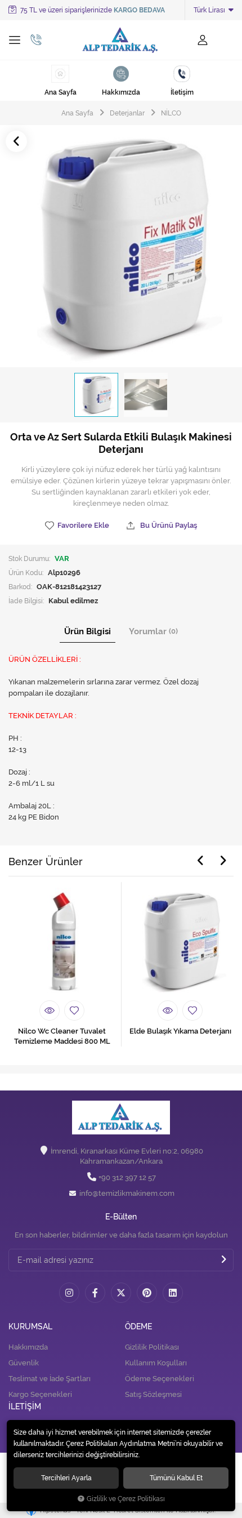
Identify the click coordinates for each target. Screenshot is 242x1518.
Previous (200, 860)
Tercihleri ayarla (66, 1478)
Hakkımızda (28, 1347)
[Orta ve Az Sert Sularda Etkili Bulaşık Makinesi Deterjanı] (121, 246)
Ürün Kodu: (25, 572)
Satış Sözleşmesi (153, 1394)
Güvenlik (23, 1363)
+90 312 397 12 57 (127, 1177)
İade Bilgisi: (26, 600)
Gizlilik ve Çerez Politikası (126, 1499)
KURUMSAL (30, 1327)
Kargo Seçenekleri (40, 1394)
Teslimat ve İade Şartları (49, 1378)
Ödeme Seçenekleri (159, 1378)
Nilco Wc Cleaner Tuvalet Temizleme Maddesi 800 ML (62, 1036)
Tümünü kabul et (176, 1478)
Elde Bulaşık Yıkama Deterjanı (180, 1031)
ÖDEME (138, 1327)
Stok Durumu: (29, 558)
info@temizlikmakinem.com (126, 1193)
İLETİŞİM (24, 1407)
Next (223, 860)
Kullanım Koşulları (156, 1363)
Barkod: (20, 586)
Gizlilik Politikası (152, 1347)
